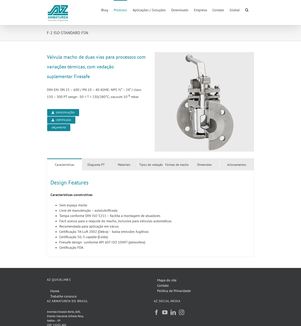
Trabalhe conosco (63, 296)
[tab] (64, 164)
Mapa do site (167, 280)
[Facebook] (156, 312)
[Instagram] (181, 312)
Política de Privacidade (174, 290)
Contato (163, 285)
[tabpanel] (150, 213)
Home (54, 291)
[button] (247, 9)
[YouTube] (164, 312)
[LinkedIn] (173, 312)
